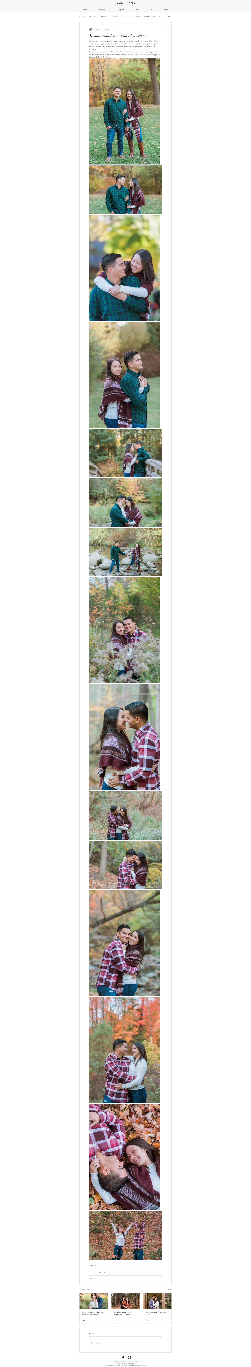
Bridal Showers (135, 16)
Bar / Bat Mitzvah (149, 16)
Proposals (115, 16)
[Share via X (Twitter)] (95, 1272)
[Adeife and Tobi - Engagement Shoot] (157, 1301)
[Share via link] (104, 1272)
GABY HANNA (125, 3)
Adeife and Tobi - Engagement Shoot (157, 1313)
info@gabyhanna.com (119, 1362)
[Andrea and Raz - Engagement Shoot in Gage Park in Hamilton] (94, 1301)
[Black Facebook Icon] (123, 1357)
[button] (169, 16)
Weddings (92, 16)
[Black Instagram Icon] (129, 1357)
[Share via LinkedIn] (100, 1272)
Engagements (103, 16)
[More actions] (160, 30)
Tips (160, 16)
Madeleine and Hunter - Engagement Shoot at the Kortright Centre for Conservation (123, 1313)
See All (170, 1289)
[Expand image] (124, 111)
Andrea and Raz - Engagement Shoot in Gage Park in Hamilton (93, 1313)
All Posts (82, 16)
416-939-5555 (133, 1362)
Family (124, 16)
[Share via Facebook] (90, 1272)
